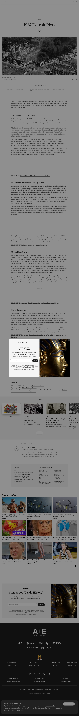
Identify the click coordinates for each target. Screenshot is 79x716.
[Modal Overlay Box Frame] (39, 358)
